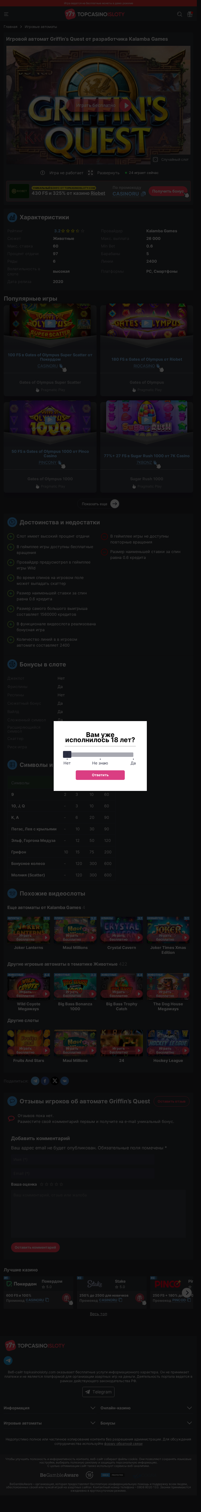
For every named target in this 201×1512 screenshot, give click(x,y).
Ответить (100, 775)
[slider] (67, 754)
